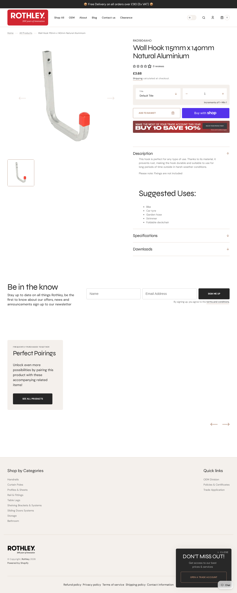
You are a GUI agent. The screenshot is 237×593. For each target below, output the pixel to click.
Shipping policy (136, 585)
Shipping (138, 78)
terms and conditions (217, 301)
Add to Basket (147, 113)
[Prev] (214, 424)
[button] (203, 18)
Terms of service (113, 585)
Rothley (26, 559)
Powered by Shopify (18, 563)
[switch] (191, 17)
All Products (25, 33)
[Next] (226, 424)
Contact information (160, 585)
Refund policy (72, 585)
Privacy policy (92, 585)
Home (10, 33)
